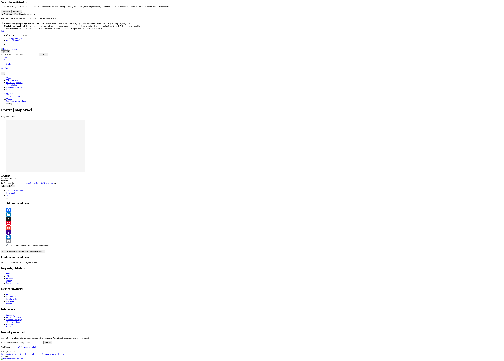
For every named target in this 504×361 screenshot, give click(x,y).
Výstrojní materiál (13, 96)
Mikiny (9, 281)
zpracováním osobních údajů (24, 347)
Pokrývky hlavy (13, 297)
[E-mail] (254, 241)
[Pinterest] (254, 223)
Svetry (9, 304)
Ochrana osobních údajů (33, 354)
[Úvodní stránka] (9, 49)
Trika (8, 276)
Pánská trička (11, 299)
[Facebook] (254, 210)
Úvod (8, 78)
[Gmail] (254, 228)
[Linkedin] (254, 214)
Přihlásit (48, 343)
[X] (254, 219)
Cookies (9, 324)
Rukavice (10, 301)
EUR (8, 64)
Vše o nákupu (12, 80)
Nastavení (6, 11)
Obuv (8, 274)
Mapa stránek (50, 354)
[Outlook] (254, 237)
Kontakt (9, 90)
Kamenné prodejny (14, 87)
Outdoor (9, 278)
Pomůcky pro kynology (16, 101)
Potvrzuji (5, 31)
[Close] (7, 198)
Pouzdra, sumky (13, 283)
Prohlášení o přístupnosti (11, 354)
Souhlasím (16, 11)
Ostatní (9, 99)
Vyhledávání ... (7, 54)
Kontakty (10, 315)
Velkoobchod (11, 85)
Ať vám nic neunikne (10, 342)
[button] (3, 59)
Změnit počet (6, 183)
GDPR (9, 327)
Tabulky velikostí (13, 322)
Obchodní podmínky (14, 82)
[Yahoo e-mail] (254, 232)
